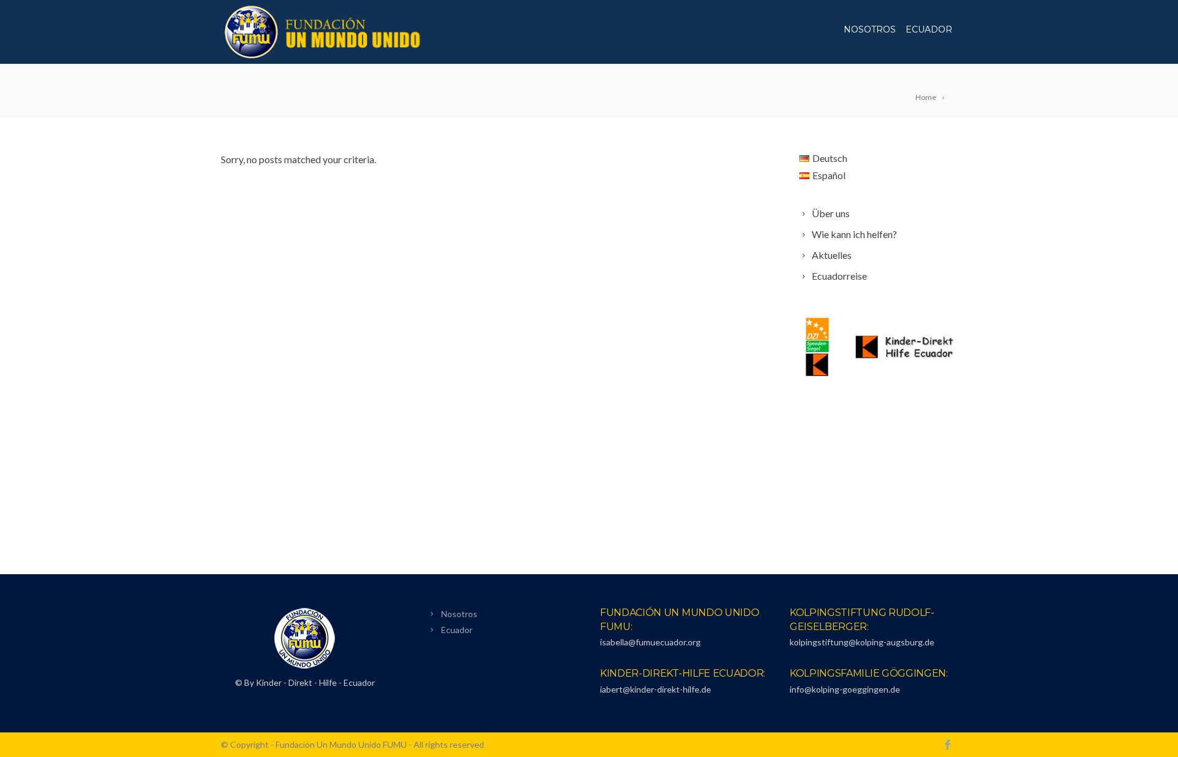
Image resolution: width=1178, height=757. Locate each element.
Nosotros (870, 29)
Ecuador (929, 29)
